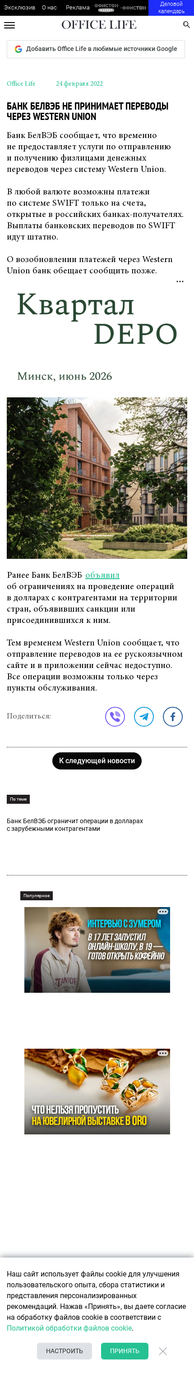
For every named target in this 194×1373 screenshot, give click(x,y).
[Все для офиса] (134, 8)
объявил (102, 575)
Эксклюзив (19, 7)
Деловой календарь (171, 7)
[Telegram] (144, 717)
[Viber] (115, 717)
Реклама (78, 7)
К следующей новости (97, 760)
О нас (49, 7)
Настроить (64, 1351)
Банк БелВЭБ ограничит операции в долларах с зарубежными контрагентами (75, 824)
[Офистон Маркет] (106, 8)
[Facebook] (173, 717)
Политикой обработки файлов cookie (69, 1328)
